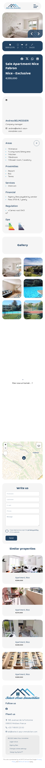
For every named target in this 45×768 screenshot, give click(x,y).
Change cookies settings (18, 748)
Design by (16, 752)
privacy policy (33, 530)
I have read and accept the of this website (23, 531)
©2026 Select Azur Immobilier (18, 738)
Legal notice (14, 742)
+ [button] (5, 444)
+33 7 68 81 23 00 (16, 727)
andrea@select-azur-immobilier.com (18, 129)
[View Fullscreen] (5, 453)
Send (11, 538)
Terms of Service (24, 761)
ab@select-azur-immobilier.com (22, 731)
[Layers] (38, 445)
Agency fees (14, 745)
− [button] (5, 448)
